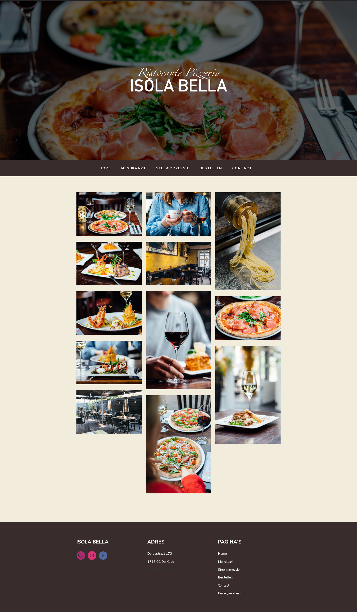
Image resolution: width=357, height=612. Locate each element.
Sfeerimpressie (172, 168)
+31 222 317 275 (161, 569)
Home (105, 168)
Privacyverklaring (230, 593)
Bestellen (211, 168)
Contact (242, 168)
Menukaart (133, 168)
